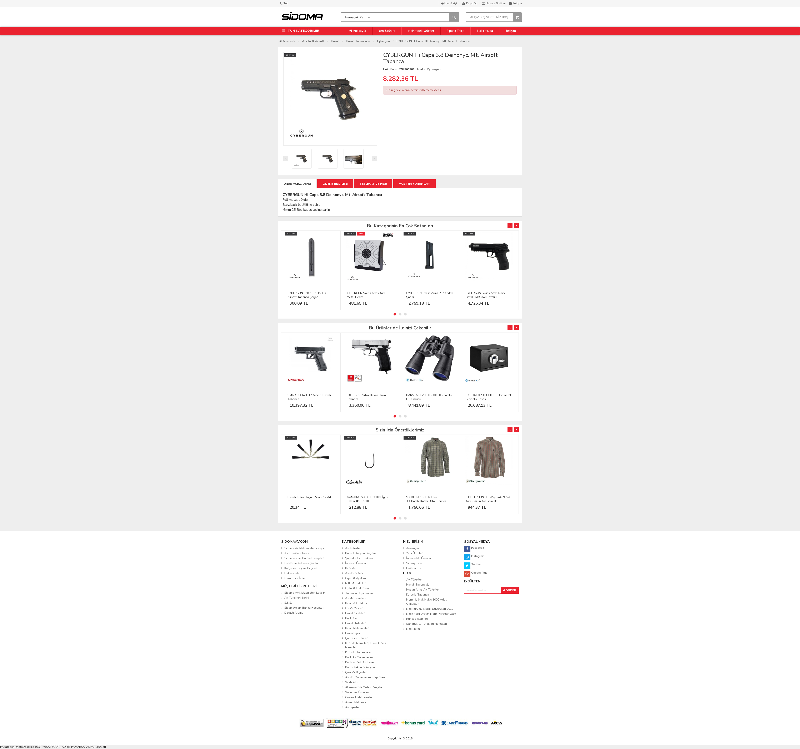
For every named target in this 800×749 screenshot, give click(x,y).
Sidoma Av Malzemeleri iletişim (304, 548)
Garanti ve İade (294, 578)
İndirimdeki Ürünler (421, 31)
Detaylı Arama (293, 613)
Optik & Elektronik (357, 588)
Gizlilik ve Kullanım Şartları (302, 563)
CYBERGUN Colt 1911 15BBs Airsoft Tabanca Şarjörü (307, 295)
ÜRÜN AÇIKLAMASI (297, 184)
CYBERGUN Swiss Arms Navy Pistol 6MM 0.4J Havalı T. (485, 295)
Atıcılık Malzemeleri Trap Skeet (365, 677)
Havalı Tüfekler (355, 623)
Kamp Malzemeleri (357, 628)
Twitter (475, 564)
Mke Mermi (413, 629)
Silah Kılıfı (351, 682)
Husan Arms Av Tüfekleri (423, 590)
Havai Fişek (352, 633)
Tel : (285, 3)
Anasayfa (359, 31)
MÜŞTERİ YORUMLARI (414, 184)
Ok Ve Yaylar (353, 608)
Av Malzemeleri (355, 598)
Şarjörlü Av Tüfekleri (359, 558)
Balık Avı (351, 618)
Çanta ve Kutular (356, 638)
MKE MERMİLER (355, 583)
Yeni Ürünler (387, 31)
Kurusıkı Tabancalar (358, 652)
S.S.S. (288, 603)
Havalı (335, 41)
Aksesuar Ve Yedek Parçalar (364, 687)
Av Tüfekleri (353, 548)
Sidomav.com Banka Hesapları (304, 558)
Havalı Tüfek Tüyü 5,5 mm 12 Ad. (309, 497)
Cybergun (383, 41)
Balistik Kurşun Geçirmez (361, 553)
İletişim (517, 3)
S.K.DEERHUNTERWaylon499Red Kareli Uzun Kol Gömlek (488, 499)
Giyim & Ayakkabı (356, 578)
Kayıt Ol (471, 3)
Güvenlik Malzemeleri (359, 697)
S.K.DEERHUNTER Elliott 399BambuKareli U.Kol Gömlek (426, 499)
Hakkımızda (485, 31)
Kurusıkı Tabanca (417, 595)
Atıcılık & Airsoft (313, 41)
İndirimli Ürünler (355, 563)
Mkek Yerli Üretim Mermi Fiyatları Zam (431, 614)
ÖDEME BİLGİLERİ (335, 184)
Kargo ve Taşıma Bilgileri (300, 568)
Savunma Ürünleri (357, 692)
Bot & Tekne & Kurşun (360, 667)
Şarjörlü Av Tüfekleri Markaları (426, 624)
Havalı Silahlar (355, 613)
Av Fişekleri (352, 707)
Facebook (477, 548)
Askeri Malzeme (355, 702)
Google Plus (478, 573)
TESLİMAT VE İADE (373, 184)
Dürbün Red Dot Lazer (360, 662)
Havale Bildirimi (496, 3)
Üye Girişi (451, 3)
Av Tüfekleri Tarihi (296, 553)
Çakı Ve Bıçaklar (356, 672)
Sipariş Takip (455, 31)
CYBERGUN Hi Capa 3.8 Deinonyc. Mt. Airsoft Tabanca (433, 41)
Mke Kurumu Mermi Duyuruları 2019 (429, 609)
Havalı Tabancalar (358, 41)
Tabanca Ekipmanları (359, 593)
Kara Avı (350, 568)
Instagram (477, 556)
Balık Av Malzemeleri (359, 657)
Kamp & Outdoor (356, 603)
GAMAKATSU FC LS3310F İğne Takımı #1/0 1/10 (367, 499)
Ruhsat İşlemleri (417, 619)
